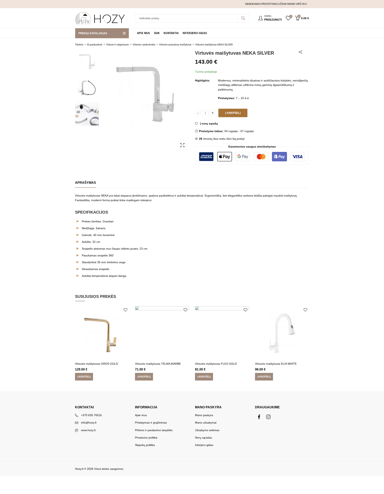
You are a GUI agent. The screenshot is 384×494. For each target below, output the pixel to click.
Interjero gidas (204, 445)
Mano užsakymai (205, 422)
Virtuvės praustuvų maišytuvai (175, 44)
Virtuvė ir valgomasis (117, 44)
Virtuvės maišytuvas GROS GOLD (96, 363)
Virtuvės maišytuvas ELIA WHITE (276, 363)
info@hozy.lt (88, 422)
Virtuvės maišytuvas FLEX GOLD (216, 363)
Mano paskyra (204, 415)
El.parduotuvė (94, 44)
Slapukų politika (145, 445)
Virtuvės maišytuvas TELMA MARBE (158, 363)
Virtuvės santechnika (144, 44)
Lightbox (182, 145)
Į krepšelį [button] (84, 376)
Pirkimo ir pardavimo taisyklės (154, 430)
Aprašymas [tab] (85, 182)
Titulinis (79, 44)
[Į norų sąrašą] (125, 309)
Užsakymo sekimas (207, 430)
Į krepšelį (233, 112)
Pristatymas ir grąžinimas (151, 422)
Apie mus (141, 415)
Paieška (243, 18)
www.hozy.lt (88, 430)
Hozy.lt (79, 468)
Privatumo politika (146, 437)
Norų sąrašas (203, 437)
